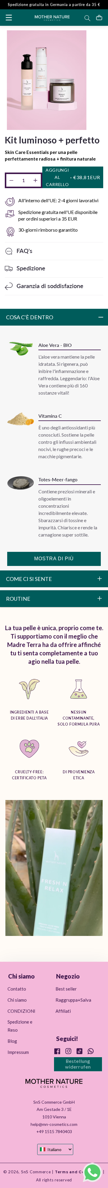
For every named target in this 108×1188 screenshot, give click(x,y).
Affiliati (63, 1011)
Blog (12, 1041)
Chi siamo (17, 1000)
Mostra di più (54, 558)
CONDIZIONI (21, 1011)
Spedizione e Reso (20, 1025)
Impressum (18, 1052)
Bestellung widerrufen (78, 1063)
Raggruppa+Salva (73, 1000)
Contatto (17, 988)
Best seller (66, 988)
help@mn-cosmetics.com (54, 1124)
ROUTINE (18, 598)
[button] (9, 17)
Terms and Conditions (78, 1172)
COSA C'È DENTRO (29, 317)
